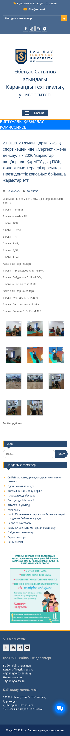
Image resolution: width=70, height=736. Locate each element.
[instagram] (38, 28)
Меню (39, 113)
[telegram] (44, 28)
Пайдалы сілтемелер (20, 532)
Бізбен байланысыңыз (17, 665)
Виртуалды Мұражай (20, 500)
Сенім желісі (15, 542)
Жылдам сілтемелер (18, 18)
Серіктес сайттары (19, 523)
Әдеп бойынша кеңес (20, 486)
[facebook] (25, 28)
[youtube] (32, 28)
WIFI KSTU (13, 509)
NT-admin (32, 191)
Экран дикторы (17, 537)
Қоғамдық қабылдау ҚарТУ (24, 491)
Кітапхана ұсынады (19, 505)
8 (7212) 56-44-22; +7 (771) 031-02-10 (37, 3)
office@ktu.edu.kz (37, 9)
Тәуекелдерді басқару (21, 495)
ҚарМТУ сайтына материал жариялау (31, 527)
